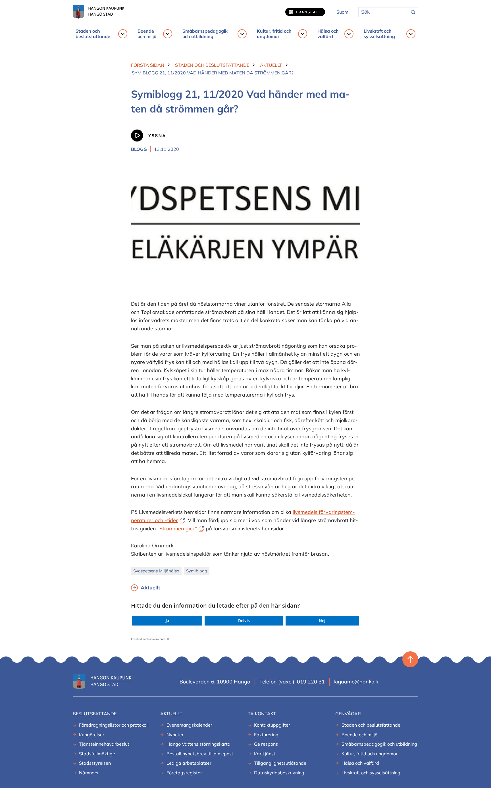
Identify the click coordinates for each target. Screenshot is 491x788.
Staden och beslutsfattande (93, 33)
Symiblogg (196, 571)
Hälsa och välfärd (328, 33)
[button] (167, 621)
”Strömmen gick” (180, 528)
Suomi (342, 12)
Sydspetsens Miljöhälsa (156, 571)
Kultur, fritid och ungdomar (274, 33)
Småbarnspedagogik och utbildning (205, 33)
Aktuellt (150, 587)
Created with (148, 639)
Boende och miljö (147, 33)
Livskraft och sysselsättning (379, 33)
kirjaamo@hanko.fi (356, 681)
